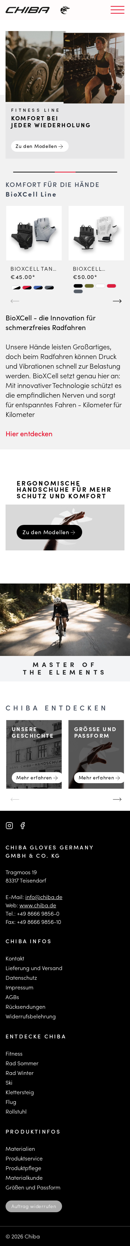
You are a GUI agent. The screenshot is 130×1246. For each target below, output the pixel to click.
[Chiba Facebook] (22, 825)
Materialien (20, 1148)
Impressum (19, 987)
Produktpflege (23, 1168)
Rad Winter (20, 1072)
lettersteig (21, 1092)
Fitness (14, 1053)
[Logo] (28, 10)
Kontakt (15, 958)
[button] (16, 288)
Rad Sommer (22, 1063)
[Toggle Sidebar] (117, 10)
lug (12, 1101)
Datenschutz (21, 977)
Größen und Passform (33, 1187)
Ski (9, 1082)
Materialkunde (24, 1177)
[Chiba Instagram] (9, 825)
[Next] (116, 298)
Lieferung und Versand (34, 967)
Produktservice (24, 1158)
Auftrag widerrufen (33, 1206)
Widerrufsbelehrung (31, 1016)
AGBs (12, 996)
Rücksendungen (25, 1006)
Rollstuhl (16, 1111)
